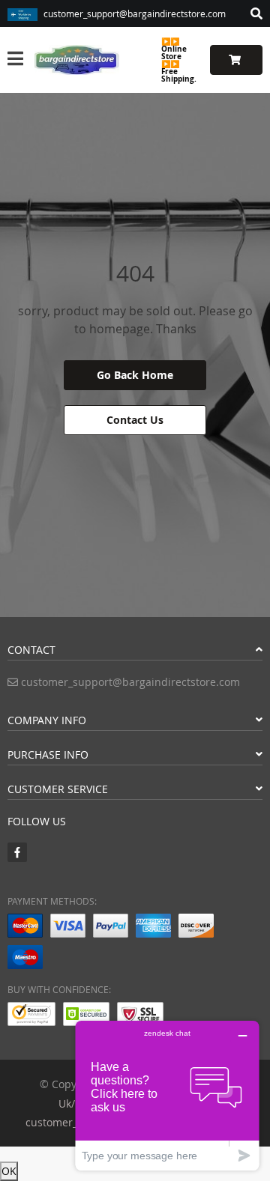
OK (9, 1171)
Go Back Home (135, 375)
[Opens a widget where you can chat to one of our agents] (167, 1095)
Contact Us (135, 420)
